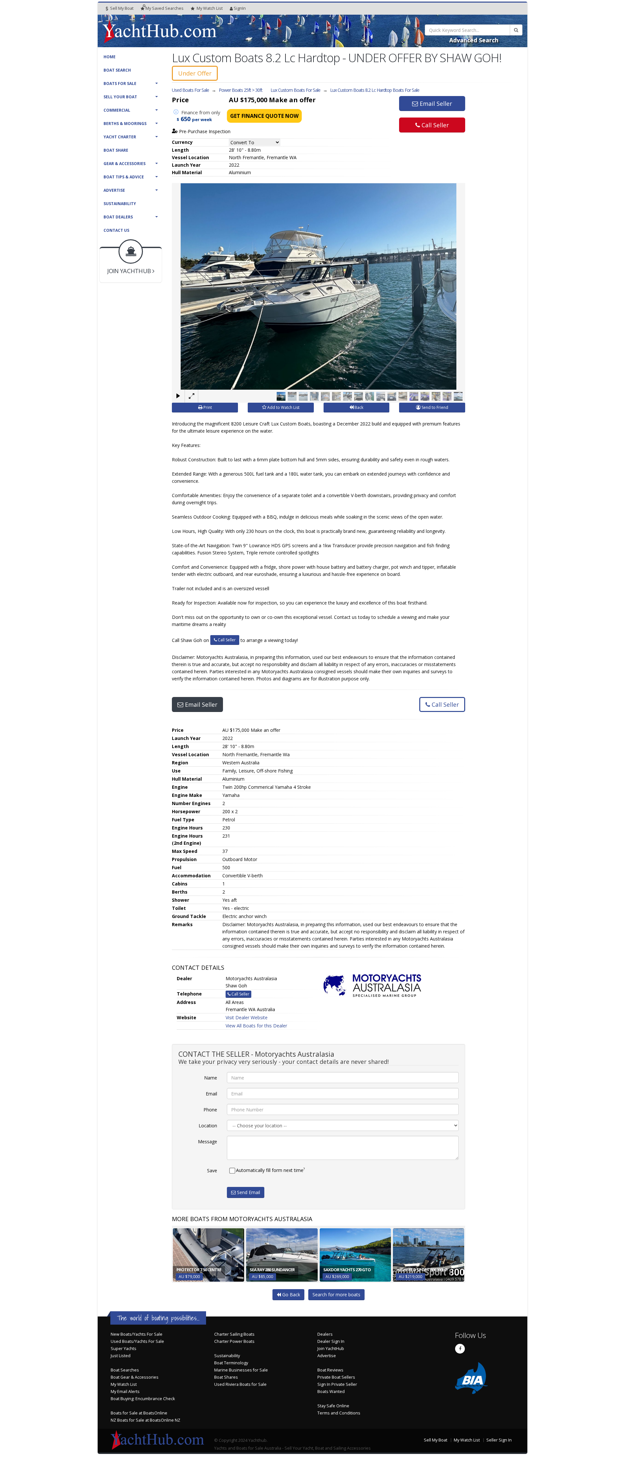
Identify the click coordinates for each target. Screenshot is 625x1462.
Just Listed (121, 1355)
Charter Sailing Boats (234, 1334)
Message (207, 1141)
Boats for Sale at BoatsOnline (139, 1413)
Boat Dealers (118, 217)
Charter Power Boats (234, 1341)
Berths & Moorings (125, 123)
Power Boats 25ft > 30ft (240, 90)
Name (210, 1078)
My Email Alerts (125, 1391)
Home (110, 57)
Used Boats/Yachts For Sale (137, 1341)
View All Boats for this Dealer (256, 1026)
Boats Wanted (331, 1391)
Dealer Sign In (330, 1341)
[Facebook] (460, 1349)
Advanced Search (473, 40)
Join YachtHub (330, 1348)
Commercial (117, 110)
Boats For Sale (120, 83)
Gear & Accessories (125, 163)
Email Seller (435, 103)
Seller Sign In (499, 1440)
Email (211, 1094)
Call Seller (434, 125)
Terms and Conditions (338, 1413)
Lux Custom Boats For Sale (295, 90)
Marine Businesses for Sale (241, 1370)
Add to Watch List (282, 407)
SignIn (240, 8)
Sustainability (120, 203)
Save (212, 1170)
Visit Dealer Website (247, 1017)
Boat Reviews (330, 1370)
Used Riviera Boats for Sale (240, 1384)
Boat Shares (226, 1377)
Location (208, 1125)
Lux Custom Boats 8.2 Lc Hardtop (374, 90)
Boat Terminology (231, 1363)
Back (358, 407)
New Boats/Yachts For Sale (136, 1334)
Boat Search (117, 70)
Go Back (290, 1294)
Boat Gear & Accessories (135, 1377)
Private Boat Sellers (336, 1377)
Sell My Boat (121, 8)
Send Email (248, 1192)
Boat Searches (125, 1370)
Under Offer (195, 73)
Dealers (325, 1334)
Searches (165, 8)
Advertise (114, 190)
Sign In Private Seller (337, 1384)
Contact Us (116, 230)
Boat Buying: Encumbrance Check (143, 1398)
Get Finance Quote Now (264, 115)
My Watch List (124, 1384)
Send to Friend (434, 407)
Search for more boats (336, 1294)
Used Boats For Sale (190, 90)
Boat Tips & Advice (124, 177)
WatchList (210, 8)
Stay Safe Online (333, 1406)
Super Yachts (123, 1348)
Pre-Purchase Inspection (204, 131)
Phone (210, 1110)
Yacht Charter (120, 137)
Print (207, 407)
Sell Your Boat (120, 97)
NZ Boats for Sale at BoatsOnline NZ (145, 1420)
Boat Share (116, 150)
